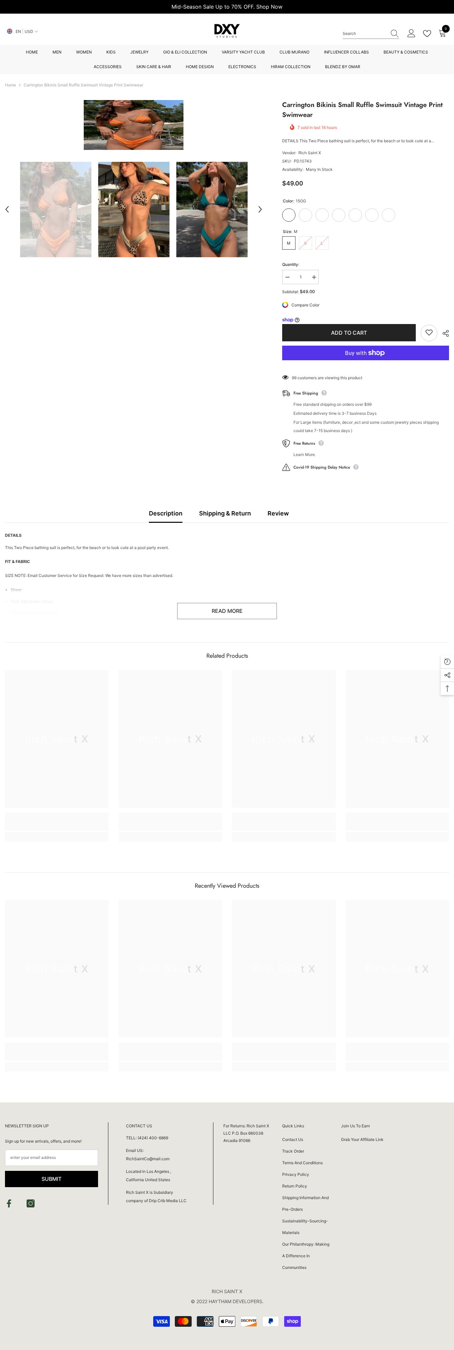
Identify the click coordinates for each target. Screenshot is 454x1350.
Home (10, 84)
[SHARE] (443, 333)
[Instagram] (30, 1203)
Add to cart (349, 332)
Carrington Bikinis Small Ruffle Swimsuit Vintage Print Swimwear (362, 110)
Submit (51, 1179)
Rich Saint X (309, 152)
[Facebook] (9, 1203)
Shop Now (269, 6)
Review (278, 513)
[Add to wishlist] (429, 333)
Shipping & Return (225, 513)
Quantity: (290, 264)
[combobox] (365, 33)
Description (165, 513)
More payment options (365, 364)
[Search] (371, 33)
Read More (227, 611)
